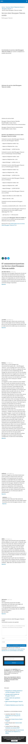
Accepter (14, 740)
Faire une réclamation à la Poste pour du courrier (12, 715)
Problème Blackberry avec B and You (14, 705)
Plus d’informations (17, 739)
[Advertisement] (14, 34)
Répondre (4, 284)
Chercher (14, 662)
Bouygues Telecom (8, 18)
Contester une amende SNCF (12, 728)
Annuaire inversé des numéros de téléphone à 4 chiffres (14, 731)
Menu (2, 1)
